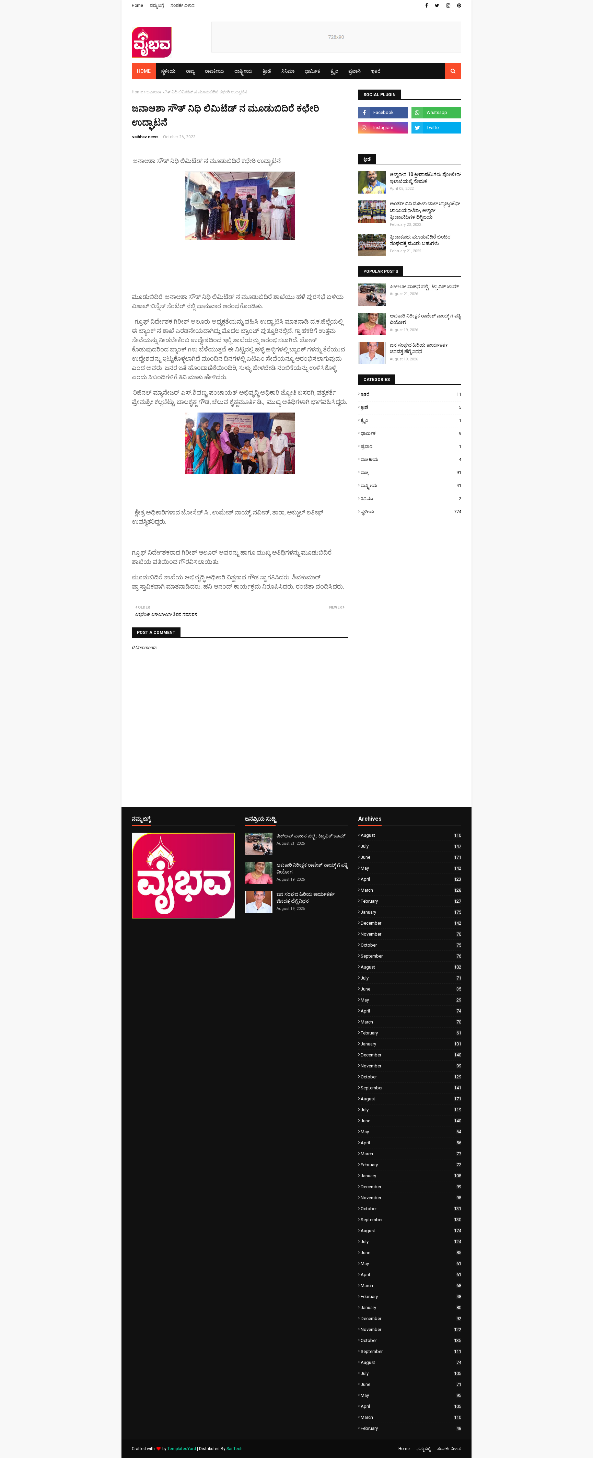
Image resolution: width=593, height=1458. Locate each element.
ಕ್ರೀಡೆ (411, 407)
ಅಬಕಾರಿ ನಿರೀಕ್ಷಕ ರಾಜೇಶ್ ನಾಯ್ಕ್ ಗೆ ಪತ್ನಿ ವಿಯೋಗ (425, 319)
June (411, 857)
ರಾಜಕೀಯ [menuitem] (214, 71)
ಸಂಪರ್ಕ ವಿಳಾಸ (183, 5)
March (411, 890)
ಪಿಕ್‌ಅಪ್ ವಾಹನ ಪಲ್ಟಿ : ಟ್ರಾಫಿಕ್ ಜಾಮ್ (424, 286)
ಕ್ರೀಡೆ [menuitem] (267, 71)
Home (137, 5)
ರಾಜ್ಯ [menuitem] (190, 71)
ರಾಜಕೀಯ (411, 459)
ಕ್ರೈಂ (411, 420)
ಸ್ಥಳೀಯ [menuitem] (168, 71)
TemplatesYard (181, 1448)
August (411, 835)
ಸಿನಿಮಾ (411, 498)
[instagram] (448, 5)
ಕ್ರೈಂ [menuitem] (334, 71)
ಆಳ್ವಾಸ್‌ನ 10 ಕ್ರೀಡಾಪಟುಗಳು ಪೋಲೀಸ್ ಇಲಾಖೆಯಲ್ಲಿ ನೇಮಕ (425, 178)
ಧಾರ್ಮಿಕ (411, 433)
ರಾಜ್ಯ (411, 472)
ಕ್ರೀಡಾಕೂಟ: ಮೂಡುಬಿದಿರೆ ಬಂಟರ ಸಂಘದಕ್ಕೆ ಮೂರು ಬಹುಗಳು (420, 240)
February (411, 901)
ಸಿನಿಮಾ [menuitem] (287, 71)
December (411, 923)
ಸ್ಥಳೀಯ (411, 511)
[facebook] (426, 5)
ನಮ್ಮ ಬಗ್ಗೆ (157, 5)
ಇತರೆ (411, 394)
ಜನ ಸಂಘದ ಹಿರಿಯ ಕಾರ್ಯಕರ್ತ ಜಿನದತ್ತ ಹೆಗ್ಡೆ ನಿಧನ (419, 348)
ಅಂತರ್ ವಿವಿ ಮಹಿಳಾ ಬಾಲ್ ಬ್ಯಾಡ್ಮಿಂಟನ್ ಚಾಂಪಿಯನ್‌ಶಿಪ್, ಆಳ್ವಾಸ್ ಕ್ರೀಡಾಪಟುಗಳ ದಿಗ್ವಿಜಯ (425, 210)
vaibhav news (145, 137)
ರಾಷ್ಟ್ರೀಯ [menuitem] (243, 71)
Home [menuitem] (144, 71)
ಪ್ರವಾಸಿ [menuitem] (354, 71)
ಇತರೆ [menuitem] (376, 71)
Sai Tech (234, 1448)
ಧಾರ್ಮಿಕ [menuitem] (312, 71)
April (411, 879)
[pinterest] (458, 5)
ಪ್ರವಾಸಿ (411, 446)
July (411, 846)
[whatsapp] (436, 112)
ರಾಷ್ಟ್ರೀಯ (411, 485)
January (411, 912)
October (411, 945)
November (411, 934)
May (411, 868)
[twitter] (437, 5)
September (411, 956)
